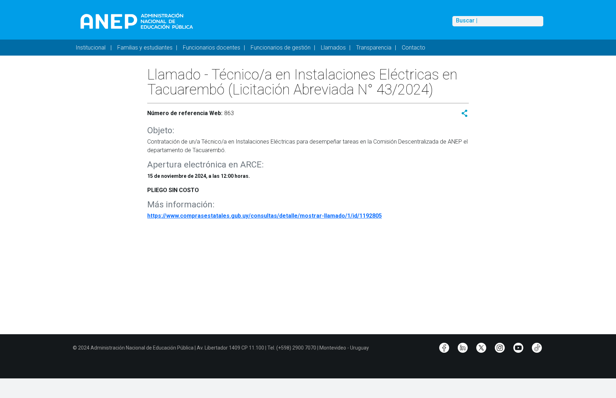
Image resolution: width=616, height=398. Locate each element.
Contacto (413, 47)
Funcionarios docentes (211, 47)
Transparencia (373, 47)
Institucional (91, 47)
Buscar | (466, 20)
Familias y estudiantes (145, 47)
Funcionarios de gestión (280, 47)
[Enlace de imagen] (136, 20)
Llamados (333, 47)
